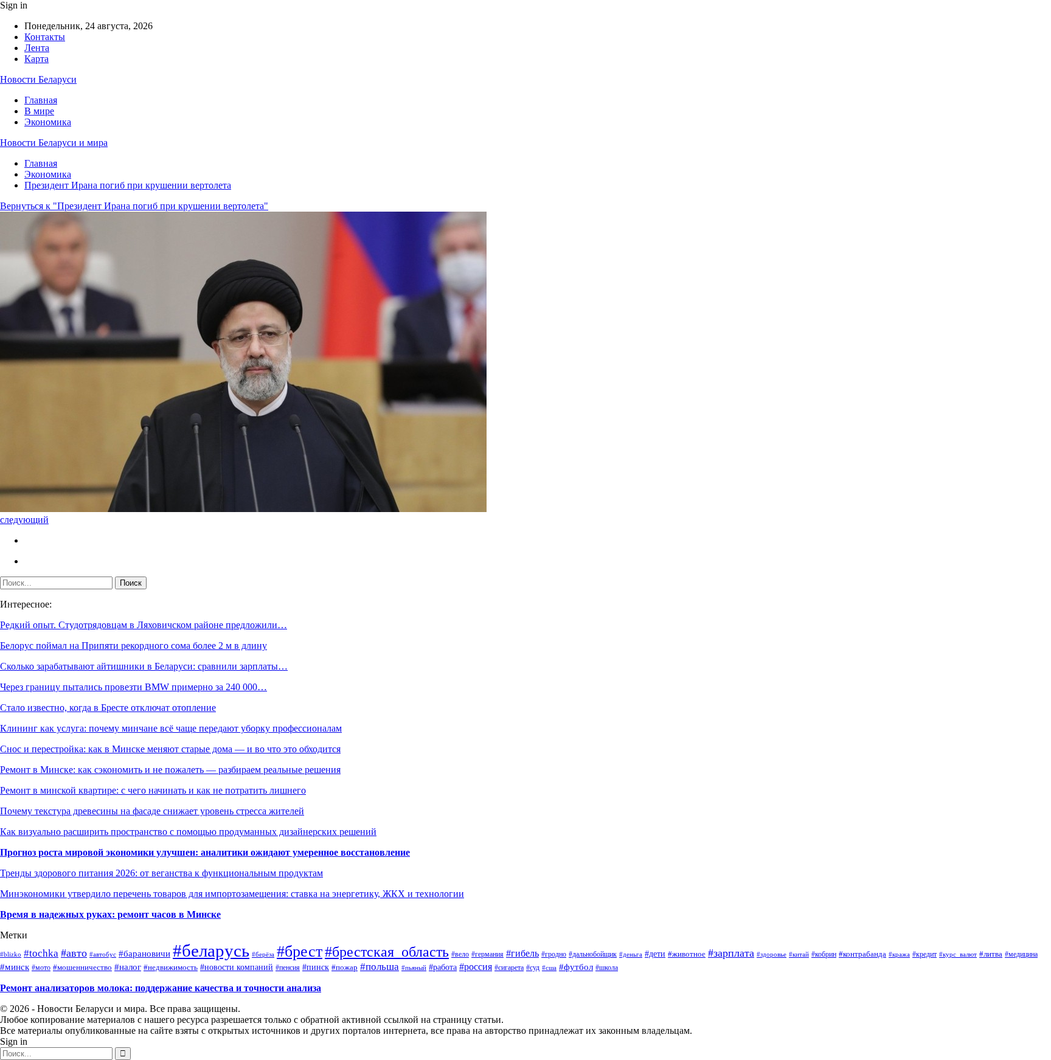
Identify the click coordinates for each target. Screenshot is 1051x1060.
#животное (687, 953)
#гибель (522, 953)
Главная (40, 100)
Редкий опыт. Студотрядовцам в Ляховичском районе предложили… (143, 625)
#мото (41, 967)
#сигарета (509, 967)
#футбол (576, 967)
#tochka (41, 953)
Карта (36, 59)
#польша (379, 966)
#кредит (924, 954)
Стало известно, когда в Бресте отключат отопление (108, 707)
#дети (655, 953)
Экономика (47, 122)
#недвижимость (171, 967)
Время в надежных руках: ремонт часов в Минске (110, 914)
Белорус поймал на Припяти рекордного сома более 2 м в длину (133, 645)
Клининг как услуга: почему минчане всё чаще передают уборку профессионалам (171, 728)
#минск (14, 966)
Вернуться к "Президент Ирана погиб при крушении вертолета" (134, 206)
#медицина (1021, 954)
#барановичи (144, 953)
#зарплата (731, 953)
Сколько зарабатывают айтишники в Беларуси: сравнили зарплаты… (144, 666)
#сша (549, 967)
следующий (24, 519)
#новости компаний (236, 967)
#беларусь (211, 950)
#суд (532, 967)
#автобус (102, 954)
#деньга (630, 954)
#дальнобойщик (593, 954)
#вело (460, 954)
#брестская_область (387, 952)
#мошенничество (82, 967)
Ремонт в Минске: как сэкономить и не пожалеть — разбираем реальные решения (170, 769)
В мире (39, 111)
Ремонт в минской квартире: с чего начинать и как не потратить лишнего (153, 790)
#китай (799, 954)
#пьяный (413, 967)
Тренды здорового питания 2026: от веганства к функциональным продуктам (161, 873)
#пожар (344, 967)
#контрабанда (862, 953)
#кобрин (823, 954)
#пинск (315, 967)
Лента (36, 48)
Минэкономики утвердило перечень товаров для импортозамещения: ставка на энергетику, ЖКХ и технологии (232, 894)
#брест (299, 951)
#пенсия (288, 968)
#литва (990, 953)
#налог (127, 967)
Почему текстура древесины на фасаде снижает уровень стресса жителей (152, 811)
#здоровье (771, 954)
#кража (899, 954)
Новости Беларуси (38, 79)
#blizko (10, 954)
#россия (475, 966)
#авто (74, 953)
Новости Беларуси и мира (54, 142)
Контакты (44, 37)
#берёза (263, 954)
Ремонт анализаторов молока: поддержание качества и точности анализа (160, 988)
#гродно (553, 954)
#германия (487, 954)
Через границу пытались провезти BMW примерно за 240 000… (133, 687)
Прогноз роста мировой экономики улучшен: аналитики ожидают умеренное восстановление (205, 852)
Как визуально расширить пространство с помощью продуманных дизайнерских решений (188, 831)
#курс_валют (958, 954)
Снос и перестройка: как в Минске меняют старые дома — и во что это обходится (170, 749)
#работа (443, 967)
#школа (606, 967)
